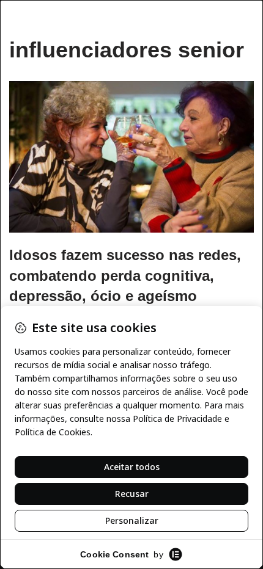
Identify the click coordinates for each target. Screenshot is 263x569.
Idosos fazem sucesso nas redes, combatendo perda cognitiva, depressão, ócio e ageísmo (125, 275)
